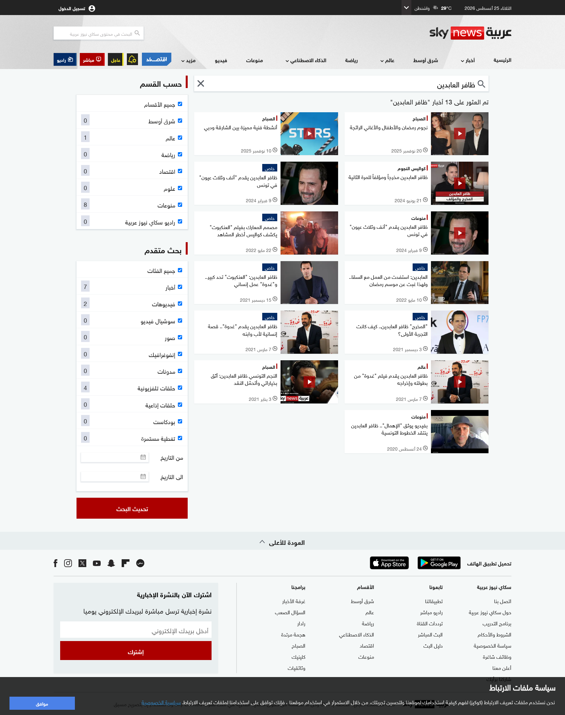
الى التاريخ (172, 476)
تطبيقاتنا (434, 600)
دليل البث (433, 645)
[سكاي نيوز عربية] (470, 33)
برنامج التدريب (497, 623)
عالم (389, 60)
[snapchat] (111, 562)
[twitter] (82, 562)
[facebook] (56, 562)
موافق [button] (42, 703)
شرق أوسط (425, 60)
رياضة (351, 60)
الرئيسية (502, 59)
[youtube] (97, 562)
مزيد (191, 60)
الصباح (298, 645)
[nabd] (140, 562)
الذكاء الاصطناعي (308, 60)
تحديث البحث (132, 508)
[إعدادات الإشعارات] (132, 59)
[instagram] (68, 562)
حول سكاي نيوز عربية (490, 612)
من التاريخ (172, 457)
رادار (301, 623)
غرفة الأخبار (293, 600)
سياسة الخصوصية (492, 645)
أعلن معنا (501, 667)
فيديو (221, 60)
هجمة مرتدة (293, 634)
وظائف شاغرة (497, 656)
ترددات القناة (430, 623)
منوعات (254, 60)
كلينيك (298, 656)
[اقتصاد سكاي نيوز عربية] (156, 59)
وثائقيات (296, 667)
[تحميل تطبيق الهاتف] (414, 562)
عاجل (115, 59)
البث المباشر (430, 634)
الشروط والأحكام (494, 634)
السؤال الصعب (290, 612)
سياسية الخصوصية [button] (161, 701)
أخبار (470, 60)
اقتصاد (367, 645)
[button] (92, 59)
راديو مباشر (431, 612)
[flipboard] (125, 562)
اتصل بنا (502, 600)
